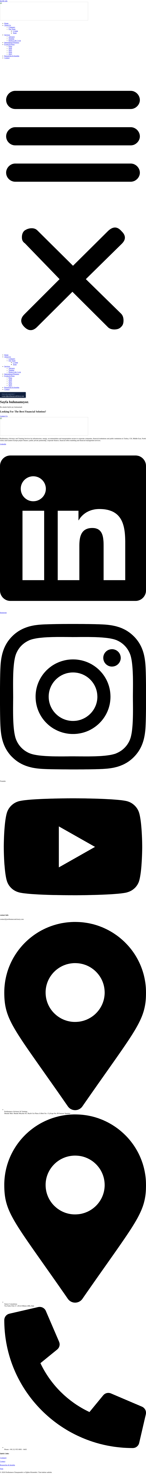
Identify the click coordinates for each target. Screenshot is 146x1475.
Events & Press (9, 44)
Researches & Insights (11, 56)
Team (15, 33)
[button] (73, 206)
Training (11, 39)
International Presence (11, 42)
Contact (7, 58)
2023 (10, 54)
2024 (10, 52)
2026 (10, 48)
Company (12, 27)
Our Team (12, 29)
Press (10, 46)
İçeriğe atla (3, 1)
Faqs (1, 1469)
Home (6, 23)
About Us (7, 25)
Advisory (12, 37)
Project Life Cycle (15, 41)
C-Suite (15, 31)
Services (7, 35)
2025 (10, 50)
